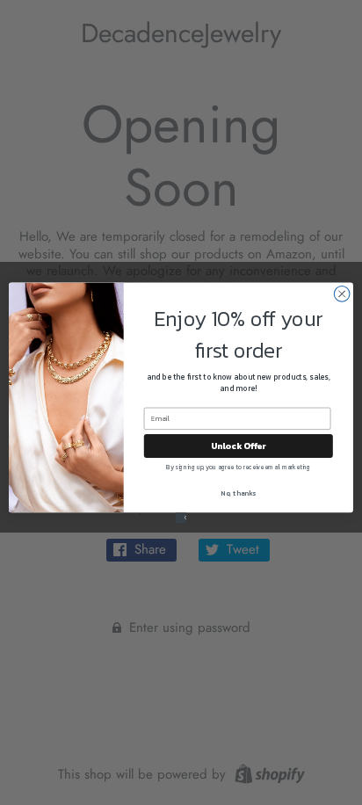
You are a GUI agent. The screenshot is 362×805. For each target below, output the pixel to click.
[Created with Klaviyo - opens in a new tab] (181, 517)
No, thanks (238, 493)
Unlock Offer (238, 445)
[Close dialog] (342, 293)
